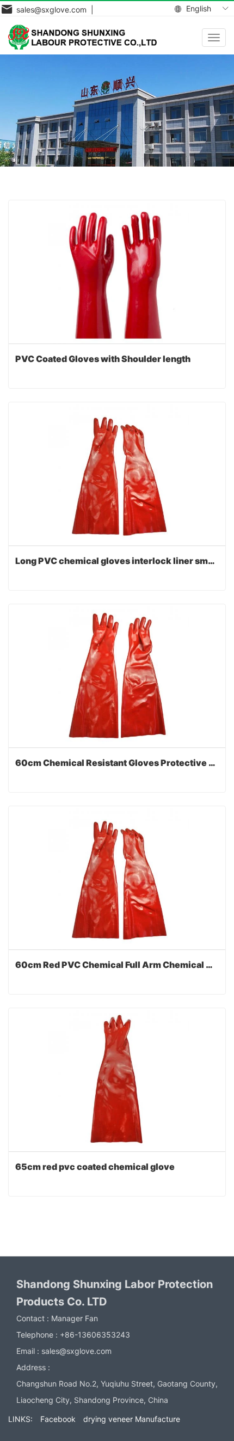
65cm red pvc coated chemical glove (95, 1166)
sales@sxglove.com (76, 1351)
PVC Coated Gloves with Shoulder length (102, 358)
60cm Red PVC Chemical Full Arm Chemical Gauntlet (117, 964)
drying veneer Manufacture (131, 1419)
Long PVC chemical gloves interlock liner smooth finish (117, 560)
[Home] (82, 37)
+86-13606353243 (95, 1334)
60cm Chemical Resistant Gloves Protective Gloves (117, 762)
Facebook (58, 1419)
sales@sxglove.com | (53, 9)
